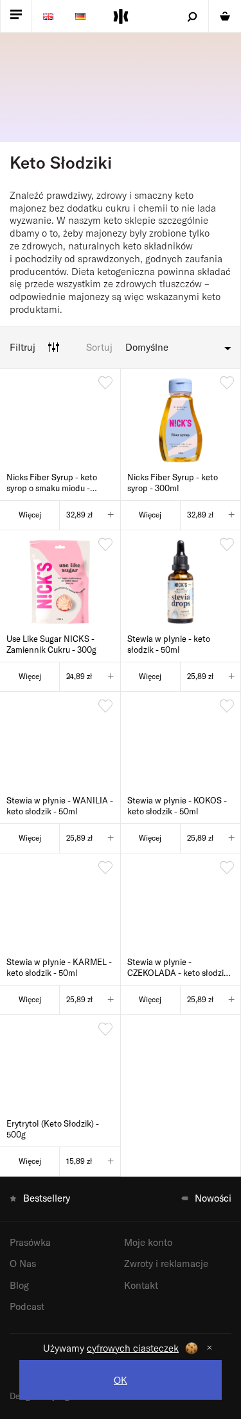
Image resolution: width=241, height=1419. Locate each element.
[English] (48, 16)
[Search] (192, 16)
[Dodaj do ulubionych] (105, 383)
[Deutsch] (80, 16)
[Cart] (225, 16)
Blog (19, 1285)
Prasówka (30, 1242)
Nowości (213, 1198)
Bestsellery (46, 1198)
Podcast (27, 1306)
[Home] (121, 16)
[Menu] (16, 16)
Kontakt (141, 1285)
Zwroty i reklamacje (166, 1263)
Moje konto (148, 1242)
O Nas (23, 1263)
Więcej (30, 514)
